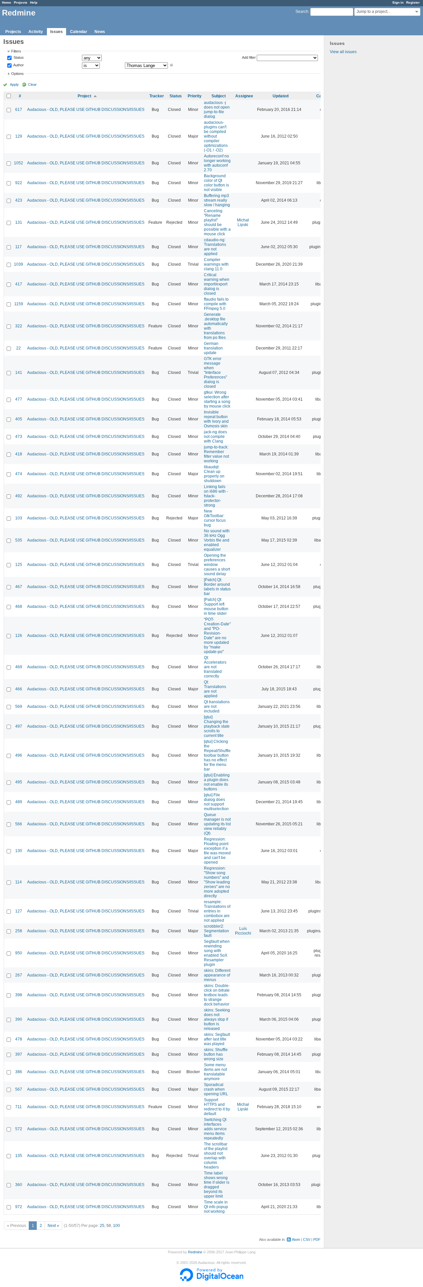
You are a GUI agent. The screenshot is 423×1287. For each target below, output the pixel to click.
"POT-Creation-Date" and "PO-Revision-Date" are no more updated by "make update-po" (217, 635)
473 (18, 436)
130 (18, 850)
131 (18, 222)
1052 (18, 163)
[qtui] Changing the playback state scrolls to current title (217, 726)
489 (18, 802)
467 (18, 586)
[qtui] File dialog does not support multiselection (216, 802)
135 (18, 1155)
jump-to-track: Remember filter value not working (216, 454)
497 (18, 726)
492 (18, 496)
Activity (35, 31)
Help (33, 2)
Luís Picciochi (243, 931)
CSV (306, 1239)
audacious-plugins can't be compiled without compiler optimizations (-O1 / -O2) (216, 136)
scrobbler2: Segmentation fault (216, 931)
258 (18, 931)
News (100, 31)
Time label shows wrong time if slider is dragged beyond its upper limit (216, 1185)
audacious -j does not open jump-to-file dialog (217, 109)
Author (18, 65)
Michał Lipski (243, 222)
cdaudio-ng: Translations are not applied (215, 247)
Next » (53, 1225)
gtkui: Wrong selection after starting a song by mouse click (217, 399)
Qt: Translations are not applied (215, 689)
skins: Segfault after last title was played (217, 1039)
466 (18, 689)
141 (18, 372)
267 (18, 975)
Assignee (244, 96)
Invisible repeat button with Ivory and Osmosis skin (216, 419)
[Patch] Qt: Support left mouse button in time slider (216, 606)
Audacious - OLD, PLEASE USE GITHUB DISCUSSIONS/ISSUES (85, 109)
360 (18, 1184)
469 (18, 667)
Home (6, 2)
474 (18, 474)
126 (18, 635)
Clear (32, 84)
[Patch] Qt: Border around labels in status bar (217, 587)
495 (18, 782)
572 (18, 1129)
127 (18, 911)
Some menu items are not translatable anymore (215, 1072)
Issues (56, 31)
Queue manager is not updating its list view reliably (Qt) (217, 824)
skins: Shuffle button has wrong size (216, 1054)
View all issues (343, 52)
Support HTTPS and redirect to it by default (217, 1107)
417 (18, 284)
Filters (16, 51)
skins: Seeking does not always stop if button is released (217, 1019)
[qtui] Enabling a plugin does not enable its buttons (217, 782)
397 (18, 1054)
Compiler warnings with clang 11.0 (216, 264)
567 (18, 1089)
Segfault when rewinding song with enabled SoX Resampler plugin (217, 953)
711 (18, 1107)
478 (18, 1039)
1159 (18, 304)
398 (18, 995)
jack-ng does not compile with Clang (215, 437)
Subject (219, 96)
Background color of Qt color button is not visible (216, 183)
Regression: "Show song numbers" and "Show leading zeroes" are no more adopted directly (217, 882)
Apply (14, 84)
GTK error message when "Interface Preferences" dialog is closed (215, 372)
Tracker (156, 96)
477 (18, 399)
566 (18, 824)
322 (18, 326)
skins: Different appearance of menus (217, 975)
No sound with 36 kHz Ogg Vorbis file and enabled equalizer (217, 540)
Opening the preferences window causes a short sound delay (217, 564)
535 (18, 540)
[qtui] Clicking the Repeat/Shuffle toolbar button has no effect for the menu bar (217, 755)
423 (18, 200)
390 (18, 1019)
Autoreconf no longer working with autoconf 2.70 (217, 163)
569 (18, 706)
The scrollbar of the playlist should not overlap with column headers (215, 1156)
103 (18, 518)
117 (18, 247)
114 (18, 882)
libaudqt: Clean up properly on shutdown (214, 474)
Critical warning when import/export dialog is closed (216, 284)
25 (102, 1225)
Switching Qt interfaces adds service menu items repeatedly (215, 1128)
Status (18, 58)
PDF (317, 1239)
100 (116, 1225)
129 (18, 136)
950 (18, 953)
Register (413, 2)
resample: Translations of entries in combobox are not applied (217, 911)
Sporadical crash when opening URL (216, 1089)
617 (18, 109)
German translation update (213, 348)
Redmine (195, 1252)
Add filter (249, 57)
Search (301, 11)
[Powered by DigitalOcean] (211, 1280)
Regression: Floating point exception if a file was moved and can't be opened (217, 851)
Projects (20, 2)
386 (18, 1072)
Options (17, 74)
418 (18, 454)
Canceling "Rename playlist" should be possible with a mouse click (217, 222)
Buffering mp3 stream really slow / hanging (217, 200)
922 (18, 183)
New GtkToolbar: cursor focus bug (215, 518)
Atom (296, 1239)
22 (18, 348)
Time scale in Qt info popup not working (216, 1207)
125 (18, 564)
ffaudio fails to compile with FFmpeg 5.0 (216, 304)
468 (18, 606)
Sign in (398, 2)
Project (84, 96)
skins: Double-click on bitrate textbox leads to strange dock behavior (217, 994)
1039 (18, 264)
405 (18, 419)
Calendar (78, 31)
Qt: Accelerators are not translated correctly (215, 666)
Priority (195, 96)
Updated (280, 96)
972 (18, 1206)
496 (18, 755)
